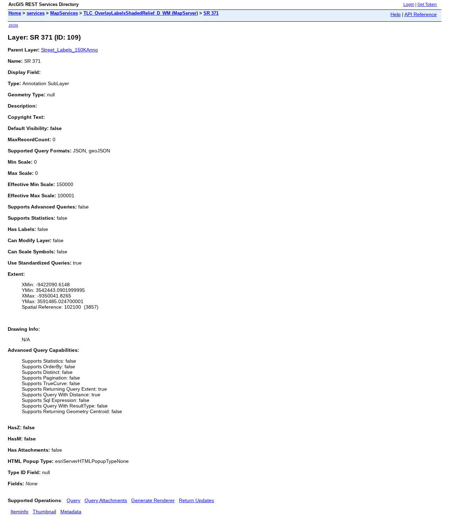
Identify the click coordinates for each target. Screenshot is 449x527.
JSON (13, 25)
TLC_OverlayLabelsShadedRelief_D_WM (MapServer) (140, 13)
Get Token (427, 4)
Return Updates (196, 500)
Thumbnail (44, 511)
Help (395, 14)
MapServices (64, 13)
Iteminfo (19, 511)
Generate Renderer (153, 500)
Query (73, 500)
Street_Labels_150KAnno (69, 50)
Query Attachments (106, 500)
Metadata (70, 511)
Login (408, 4)
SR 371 (211, 13)
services (36, 13)
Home (14, 13)
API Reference (420, 14)
